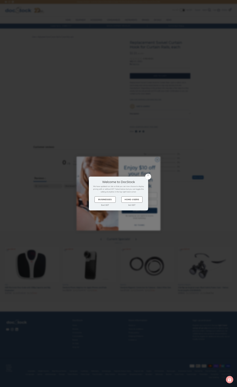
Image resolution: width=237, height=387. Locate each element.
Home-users (132, 199)
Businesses (105, 199)
